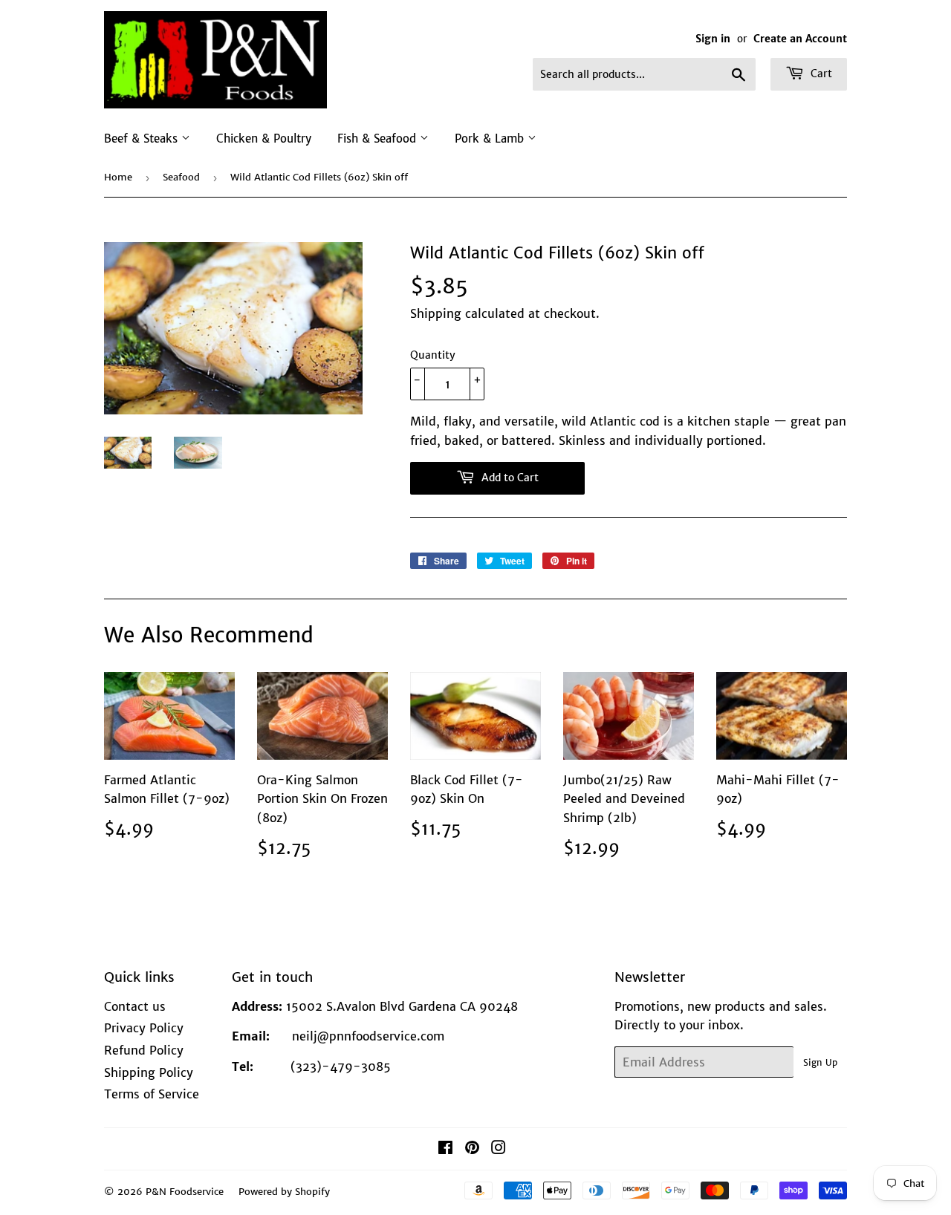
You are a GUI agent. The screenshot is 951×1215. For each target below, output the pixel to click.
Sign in (712, 39)
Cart (820, 73)
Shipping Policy (148, 1072)
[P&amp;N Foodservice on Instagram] (498, 1148)
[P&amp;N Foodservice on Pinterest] (472, 1148)
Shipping (435, 313)
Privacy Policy (144, 1027)
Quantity (432, 355)
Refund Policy (144, 1050)
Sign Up (820, 1062)
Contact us (135, 1006)
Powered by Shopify (284, 1191)
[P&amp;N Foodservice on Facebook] (445, 1148)
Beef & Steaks (142, 138)
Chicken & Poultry (263, 138)
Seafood (181, 177)
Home (118, 177)
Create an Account (800, 39)
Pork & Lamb (491, 138)
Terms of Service (151, 1094)
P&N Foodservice (185, 1191)
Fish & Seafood (378, 138)
